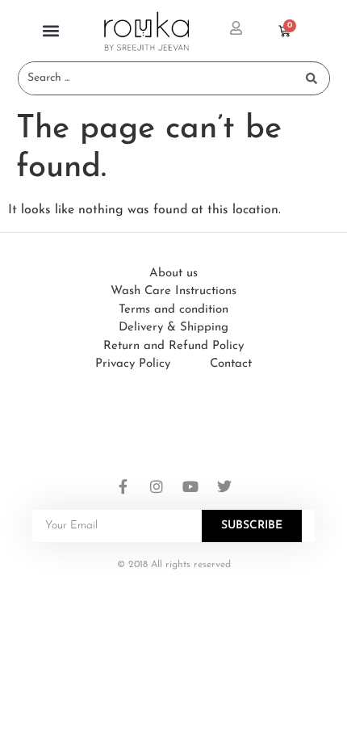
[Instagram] (156, 486)
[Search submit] (311, 78)
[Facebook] (122, 486)
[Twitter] (224, 486)
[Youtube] (190, 486)
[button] (50, 31)
